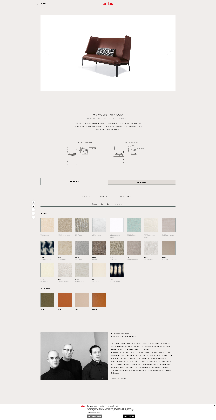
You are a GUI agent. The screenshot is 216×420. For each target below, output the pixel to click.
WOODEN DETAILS (124, 196)
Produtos (43, 4)
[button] (169, 53)
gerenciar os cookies (94, 416)
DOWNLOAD (142, 182)
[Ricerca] (178, 4)
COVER (84, 196)
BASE (102, 196)
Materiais (74, 181)
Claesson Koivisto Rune (116, 118)
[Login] (172, 4)
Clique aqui (95, 410)
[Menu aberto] (37, 4)
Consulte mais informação (118, 378)
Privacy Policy (126, 410)
